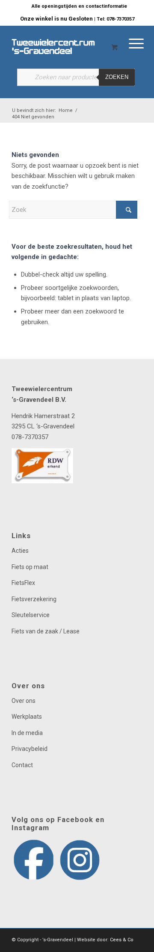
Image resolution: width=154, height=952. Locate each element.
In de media (27, 732)
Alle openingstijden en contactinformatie (79, 6)
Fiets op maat (30, 566)
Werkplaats (27, 716)
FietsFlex (23, 582)
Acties (20, 550)
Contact (22, 765)
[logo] (64, 42)
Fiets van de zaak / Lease (46, 631)
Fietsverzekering (34, 599)
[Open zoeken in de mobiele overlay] (76, 81)
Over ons (24, 700)
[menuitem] (79, 6)
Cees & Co (121, 940)
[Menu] (89, 42)
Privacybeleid (29, 748)
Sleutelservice (31, 615)
